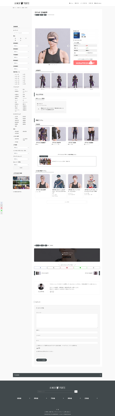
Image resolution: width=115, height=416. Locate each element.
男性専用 (25, 131)
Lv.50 (24, 74)
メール (38, 335)
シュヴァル (41, 291)
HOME (47, 411)
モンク (16, 100)
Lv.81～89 (17, 82)
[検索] (75, 391)
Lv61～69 (17, 78)
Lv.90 (24, 82)
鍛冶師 (24, 116)
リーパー (25, 98)
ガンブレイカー (25, 92)
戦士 (24, 89)
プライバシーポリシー (58, 411)
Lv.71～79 (17, 80)
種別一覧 (37, 14)
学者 (24, 94)
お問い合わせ (66, 411)
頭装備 (42, 14)
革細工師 (17, 120)
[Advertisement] (66, 21)
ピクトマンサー (17, 110)
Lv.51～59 (17, 76)
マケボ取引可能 (25, 139)
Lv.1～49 (17, 74)
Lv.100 (24, 83)
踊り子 (16, 106)
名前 (37, 330)
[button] (40, 268)
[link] (51, 292)
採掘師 (16, 124)
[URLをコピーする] (93, 268)
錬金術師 (17, 122)
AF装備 (16, 141)
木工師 (16, 116)
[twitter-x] (53, 292)
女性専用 (17, 133)
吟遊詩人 (17, 104)
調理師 (24, 122)
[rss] (58, 409)
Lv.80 (24, 80)
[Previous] (37, 46)
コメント (38, 312)
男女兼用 (17, 131)
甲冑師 (16, 118)
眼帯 (45, 14)
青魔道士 (25, 109)
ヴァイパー (25, 102)
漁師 (16, 126)
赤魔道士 (25, 108)
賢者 (24, 96)
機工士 (24, 104)
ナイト (16, 89)
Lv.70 (24, 78)
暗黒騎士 (17, 91)
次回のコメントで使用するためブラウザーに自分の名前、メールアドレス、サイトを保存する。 (58, 345)
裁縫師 (24, 120)
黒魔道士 (25, 106)
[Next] (68, 46)
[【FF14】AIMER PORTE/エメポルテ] (22, 3)
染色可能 (17, 138)
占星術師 (17, 96)
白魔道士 (17, 94)
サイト (37, 340)
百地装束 (51, 245)
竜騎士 (16, 98)
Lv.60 (24, 76)
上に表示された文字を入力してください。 (45, 351)
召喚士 (16, 108)
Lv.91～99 (17, 84)
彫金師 (24, 118)
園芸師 (24, 124)
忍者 (16, 102)
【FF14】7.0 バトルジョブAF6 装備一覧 (61, 161)
